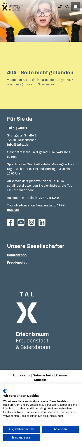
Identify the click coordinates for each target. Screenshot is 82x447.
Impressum (21, 375)
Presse (61, 375)
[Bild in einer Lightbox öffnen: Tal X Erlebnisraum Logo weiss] (41, 321)
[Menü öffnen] (75, 6)
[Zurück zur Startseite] (13, 6)
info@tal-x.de (18, 144)
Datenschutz (43, 375)
